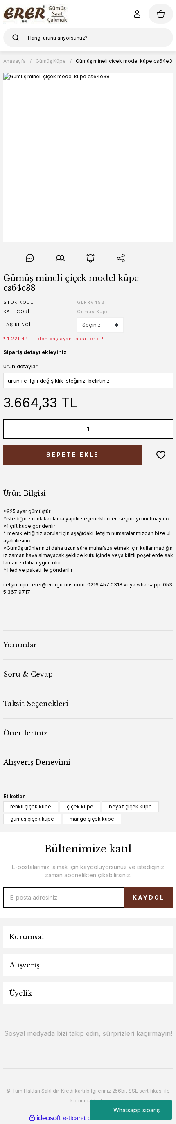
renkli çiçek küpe (30, 806)
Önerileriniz (25, 733)
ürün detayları (21, 366)
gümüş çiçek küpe (32, 819)
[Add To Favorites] (161, 455)
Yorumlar (20, 645)
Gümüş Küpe (93, 311)
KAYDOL (149, 897)
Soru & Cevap (28, 674)
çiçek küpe (80, 806)
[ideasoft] (45, 1118)
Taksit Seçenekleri (35, 703)
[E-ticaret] (87, 1118)
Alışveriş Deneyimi (36, 762)
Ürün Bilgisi (24, 493)
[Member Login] (137, 14)
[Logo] (36, 14)
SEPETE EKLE (72, 454)
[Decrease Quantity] (15, 429)
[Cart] (161, 14)
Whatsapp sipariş (136, 1109)
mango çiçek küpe (92, 819)
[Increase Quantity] (161, 429)
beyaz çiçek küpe (130, 806)
